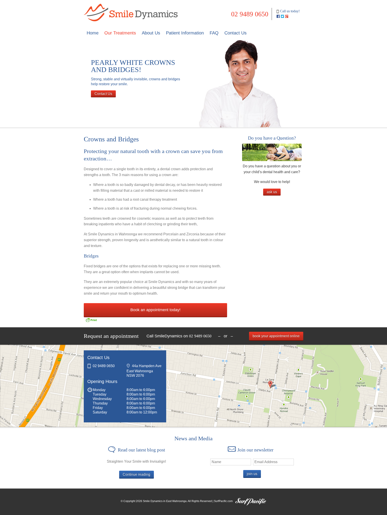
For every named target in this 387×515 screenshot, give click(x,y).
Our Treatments (120, 32)
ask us (272, 192)
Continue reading (136, 474)
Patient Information (185, 32)
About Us (151, 32)
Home (93, 32)
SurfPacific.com (223, 501)
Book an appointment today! (155, 310)
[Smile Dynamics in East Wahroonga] (131, 3)
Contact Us (235, 32)
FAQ (214, 32)
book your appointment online (276, 336)
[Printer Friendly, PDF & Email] (91, 320)
